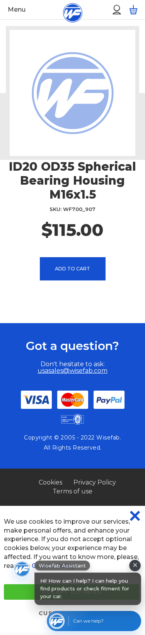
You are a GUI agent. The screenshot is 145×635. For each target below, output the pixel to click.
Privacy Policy (94, 482)
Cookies (50, 482)
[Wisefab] (63, 9)
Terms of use (72, 491)
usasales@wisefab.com (72, 370)
